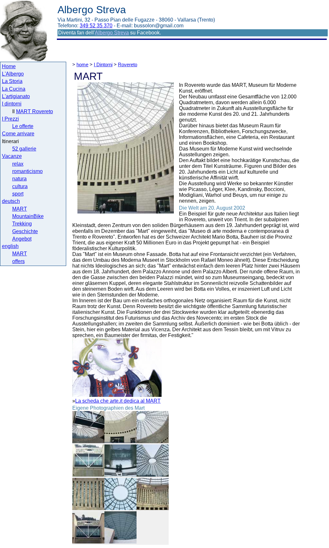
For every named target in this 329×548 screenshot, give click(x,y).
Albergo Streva (112, 32)
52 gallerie (24, 148)
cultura (20, 186)
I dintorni (12, 103)
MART (19, 209)
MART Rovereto (34, 111)
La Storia (12, 81)
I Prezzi (10, 119)
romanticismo (27, 171)
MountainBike (28, 216)
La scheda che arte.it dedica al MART (118, 401)
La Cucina (13, 89)
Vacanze (12, 156)
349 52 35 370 (96, 25)
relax (17, 164)
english (10, 246)
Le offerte (22, 126)
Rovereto (127, 64)
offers (18, 261)
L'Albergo (13, 74)
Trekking (22, 223)
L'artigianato (16, 96)
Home (9, 66)
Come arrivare (18, 133)
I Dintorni (103, 64)
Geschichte (25, 231)
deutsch (11, 201)
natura (19, 178)
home (82, 64)
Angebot (21, 239)
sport (17, 193)
